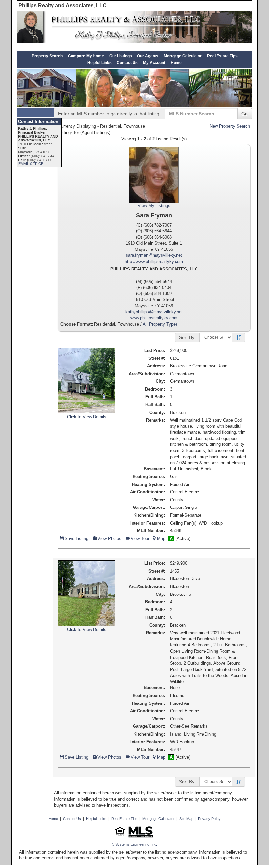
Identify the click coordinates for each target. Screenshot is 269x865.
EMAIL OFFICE (30, 164)
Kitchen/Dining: (149, 515)
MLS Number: (151, 530)
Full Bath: (155, 396)
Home (176, 62)
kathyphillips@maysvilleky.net (154, 311)
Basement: (154, 468)
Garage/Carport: (149, 507)
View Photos (108, 538)
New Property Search (230, 126)
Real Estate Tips (222, 56)
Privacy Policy (209, 819)
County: (157, 412)
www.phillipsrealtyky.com (153, 317)
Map (161, 538)
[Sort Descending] (238, 337)
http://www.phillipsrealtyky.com (154, 261)
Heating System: (148, 484)
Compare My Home (86, 56)
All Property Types (160, 324)
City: (160, 381)
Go (244, 113)
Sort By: (187, 337)
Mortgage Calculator (183, 56)
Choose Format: (76, 324)
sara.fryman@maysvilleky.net (154, 255)
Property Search (47, 56)
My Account (154, 62)
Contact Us (127, 62)
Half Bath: (155, 404)
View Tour (139, 538)
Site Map (186, 819)
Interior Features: (147, 523)
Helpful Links (99, 62)
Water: (158, 499)
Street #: (156, 358)
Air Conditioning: (147, 491)
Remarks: (155, 420)
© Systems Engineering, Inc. (134, 844)
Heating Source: (149, 476)
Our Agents (147, 56)
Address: (156, 365)
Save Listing (76, 538)
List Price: (154, 350)
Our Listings (120, 56)
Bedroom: (155, 389)
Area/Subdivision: (147, 373)
